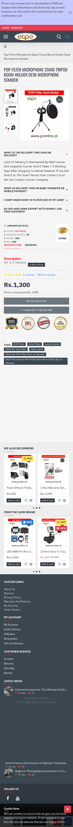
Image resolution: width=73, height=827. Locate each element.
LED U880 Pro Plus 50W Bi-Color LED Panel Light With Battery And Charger (20, 551)
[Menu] (6, 36)
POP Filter (19, 344)
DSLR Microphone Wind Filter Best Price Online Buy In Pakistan (34, 361)
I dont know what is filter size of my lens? (34, 200)
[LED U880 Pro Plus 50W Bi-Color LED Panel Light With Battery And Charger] (19, 533)
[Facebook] (8, 798)
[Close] (70, 12)
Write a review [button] (46, 274)
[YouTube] (17, 798)
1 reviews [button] (29, 274)
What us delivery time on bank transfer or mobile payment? (34, 190)
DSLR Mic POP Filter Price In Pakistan (25, 354)
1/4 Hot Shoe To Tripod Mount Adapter (54, 551)
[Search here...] (59, 36)
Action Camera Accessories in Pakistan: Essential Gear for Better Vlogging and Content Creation (36, 763)
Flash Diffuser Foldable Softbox (20, 487)
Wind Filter (34, 344)
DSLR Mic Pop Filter (15, 349)
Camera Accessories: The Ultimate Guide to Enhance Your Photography (41, 689)
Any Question (38, 301)
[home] (5, 46)
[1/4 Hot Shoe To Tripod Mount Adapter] (53, 533)
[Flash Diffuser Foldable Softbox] (19, 470)
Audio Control (52, 344)
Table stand (37, 349)
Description (12, 245)
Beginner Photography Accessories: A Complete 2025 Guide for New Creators (41, 771)
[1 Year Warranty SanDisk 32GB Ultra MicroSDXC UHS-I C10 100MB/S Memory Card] (53, 470)
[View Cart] (68, 36)
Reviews (31, 245)
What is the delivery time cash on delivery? (27, 154)
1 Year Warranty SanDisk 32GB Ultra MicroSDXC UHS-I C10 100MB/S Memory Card (54, 487)
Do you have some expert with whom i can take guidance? (33, 210)
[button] (11, 92)
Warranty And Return (38, 310)
